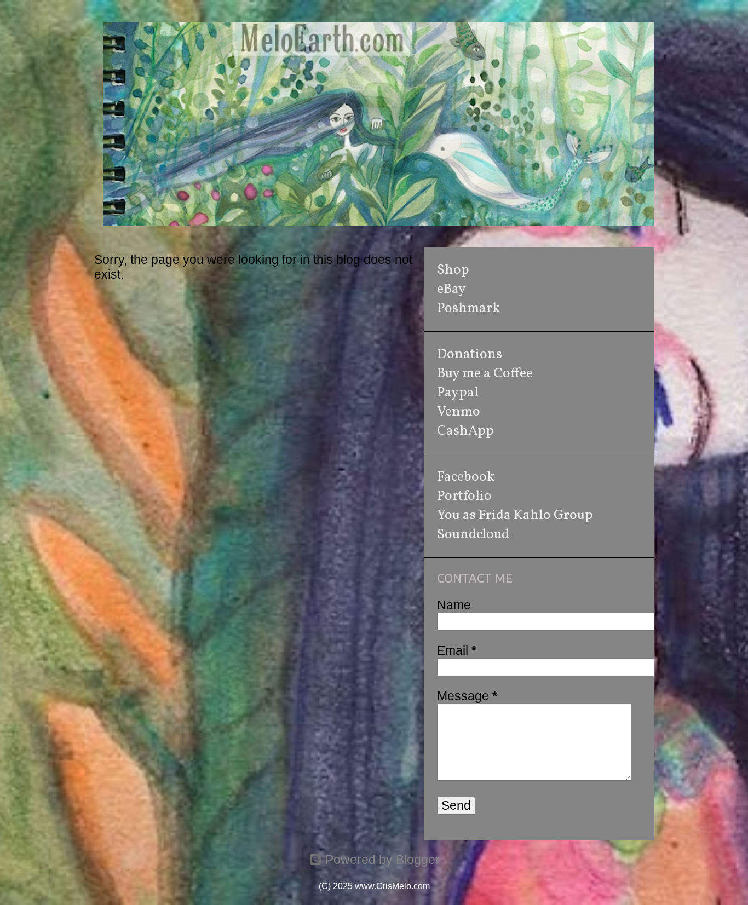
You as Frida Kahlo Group (515, 515)
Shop (453, 270)
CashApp (465, 431)
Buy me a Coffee (485, 373)
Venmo (458, 412)
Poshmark (468, 308)
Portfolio (464, 496)
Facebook (465, 477)
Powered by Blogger (381, 859)
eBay (451, 289)
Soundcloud (473, 534)
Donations (469, 354)
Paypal (458, 392)
